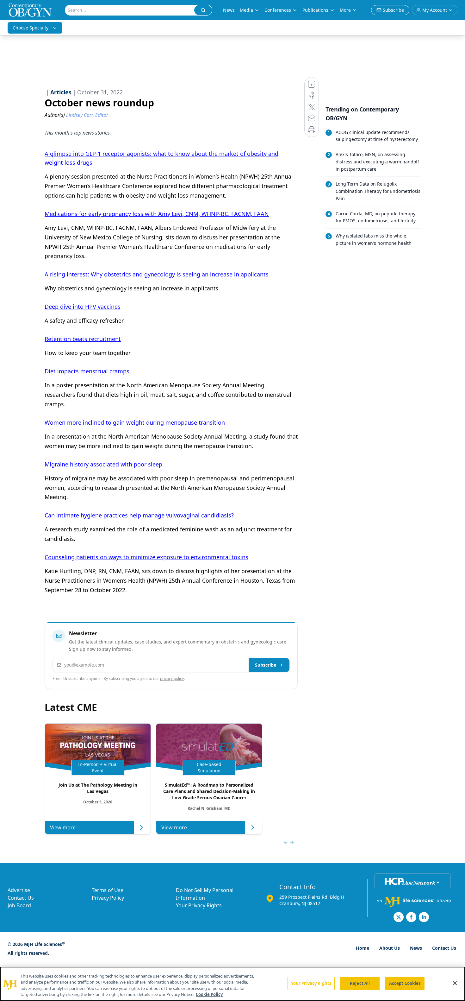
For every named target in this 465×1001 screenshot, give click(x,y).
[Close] (455, 983)
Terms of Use (107, 890)
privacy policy (172, 678)
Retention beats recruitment (83, 339)
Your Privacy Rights (199, 905)
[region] (232, 984)
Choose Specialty (30, 28)
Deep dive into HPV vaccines (83, 306)
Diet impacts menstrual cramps (87, 371)
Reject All (360, 983)
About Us (389, 948)
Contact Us (21, 897)
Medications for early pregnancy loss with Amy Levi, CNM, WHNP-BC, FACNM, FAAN (157, 214)
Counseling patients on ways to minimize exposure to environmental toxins (146, 557)
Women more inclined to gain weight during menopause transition (135, 422)
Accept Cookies (405, 983)
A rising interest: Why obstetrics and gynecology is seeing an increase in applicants (157, 274)
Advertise (19, 890)
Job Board (19, 905)
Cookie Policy (209, 994)
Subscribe (265, 665)
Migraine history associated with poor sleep (103, 464)
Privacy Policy (108, 897)
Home (362, 948)
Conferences (277, 10)
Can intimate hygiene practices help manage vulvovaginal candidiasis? (139, 515)
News (229, 10)
